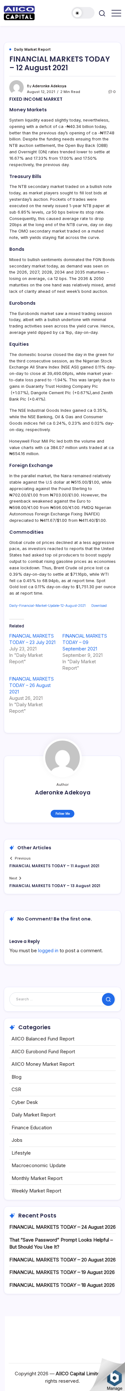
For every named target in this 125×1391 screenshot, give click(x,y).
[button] (83, 13)
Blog (16, 1077)
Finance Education (32, 1127)
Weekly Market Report (36, 1191)
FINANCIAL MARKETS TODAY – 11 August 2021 (54, 866)
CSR (16, 1089)
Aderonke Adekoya (49, 86)
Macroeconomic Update (39, 1165)
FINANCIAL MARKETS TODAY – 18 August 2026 (62, 1285)
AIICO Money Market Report (43, 1064)
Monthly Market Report (37, 1178)
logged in (48, 950)
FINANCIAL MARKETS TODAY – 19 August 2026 (62, 1272)
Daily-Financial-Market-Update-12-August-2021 (47, 605)
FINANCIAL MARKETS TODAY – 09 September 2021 (85, 642)
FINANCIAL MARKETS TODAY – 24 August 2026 (62, 1227)
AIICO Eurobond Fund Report (43, 1051)
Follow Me (62, 813)
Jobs (17, 1140)
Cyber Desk (25, 1102)
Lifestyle (21, 1153)
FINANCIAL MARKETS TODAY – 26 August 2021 (31, 685)
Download (99, 605)
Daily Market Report (33, 1115)
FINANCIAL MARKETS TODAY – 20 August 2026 (62, 1260)
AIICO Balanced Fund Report (43, 1039)
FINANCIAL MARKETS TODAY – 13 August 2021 (54, 885)
